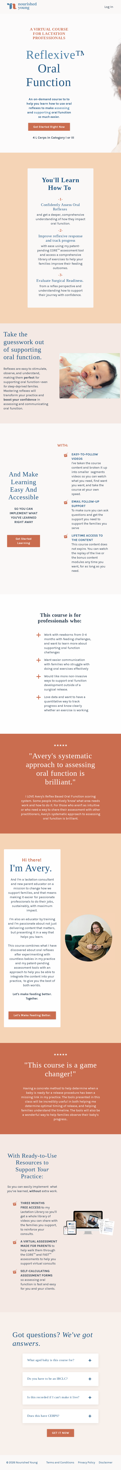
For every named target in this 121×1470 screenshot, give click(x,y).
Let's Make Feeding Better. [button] (32, 1015)
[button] (49, 126)
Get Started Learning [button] (24, 541)
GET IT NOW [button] (60, 1433)
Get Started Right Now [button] (49, 127)
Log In (108, 7)
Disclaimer (105, 1462)
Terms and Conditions (60, 1462)
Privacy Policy (87, 1462)
